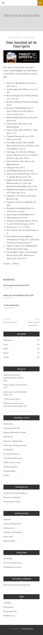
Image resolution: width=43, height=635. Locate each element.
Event (11, 38)
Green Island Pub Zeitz (11, 428)
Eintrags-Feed (8, 607)
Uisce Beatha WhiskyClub (12, 458)
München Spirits (9, 541)
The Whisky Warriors (11, 454)
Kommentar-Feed (10, 611)
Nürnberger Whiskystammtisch (14, 445)
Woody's (6, 475)
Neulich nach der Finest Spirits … (33, 324)
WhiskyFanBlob (9, 471)
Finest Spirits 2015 (10, 322)
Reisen (5, 348)
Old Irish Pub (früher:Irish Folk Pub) (16, 585)
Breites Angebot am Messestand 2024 (16, 285)
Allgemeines (7, 340)
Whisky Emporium (10, 467)
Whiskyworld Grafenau (12, 502)
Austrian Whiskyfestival (12, 524)
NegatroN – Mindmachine (12, 441)
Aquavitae (7, 519)
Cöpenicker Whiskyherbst (12, 532)
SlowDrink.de (8, 449)
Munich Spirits (27, 629)
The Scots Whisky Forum (12, 563)
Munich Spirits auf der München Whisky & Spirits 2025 (13, 378)
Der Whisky (7, 558)
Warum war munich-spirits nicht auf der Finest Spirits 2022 (15, 404)
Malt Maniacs (8, 437)
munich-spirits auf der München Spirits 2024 (18, 295)
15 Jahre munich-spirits (11, 305)
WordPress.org (8, 615)
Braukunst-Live (9, 528)
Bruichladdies (8, 424)
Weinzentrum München (12, 497)
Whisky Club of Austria (12, 462)
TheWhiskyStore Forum (12, 567)
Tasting (17, 38)
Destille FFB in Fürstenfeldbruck (15, 493)
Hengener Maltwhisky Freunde (14, 432)
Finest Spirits (8, 536)
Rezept (5, 353)
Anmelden (7, 603)
